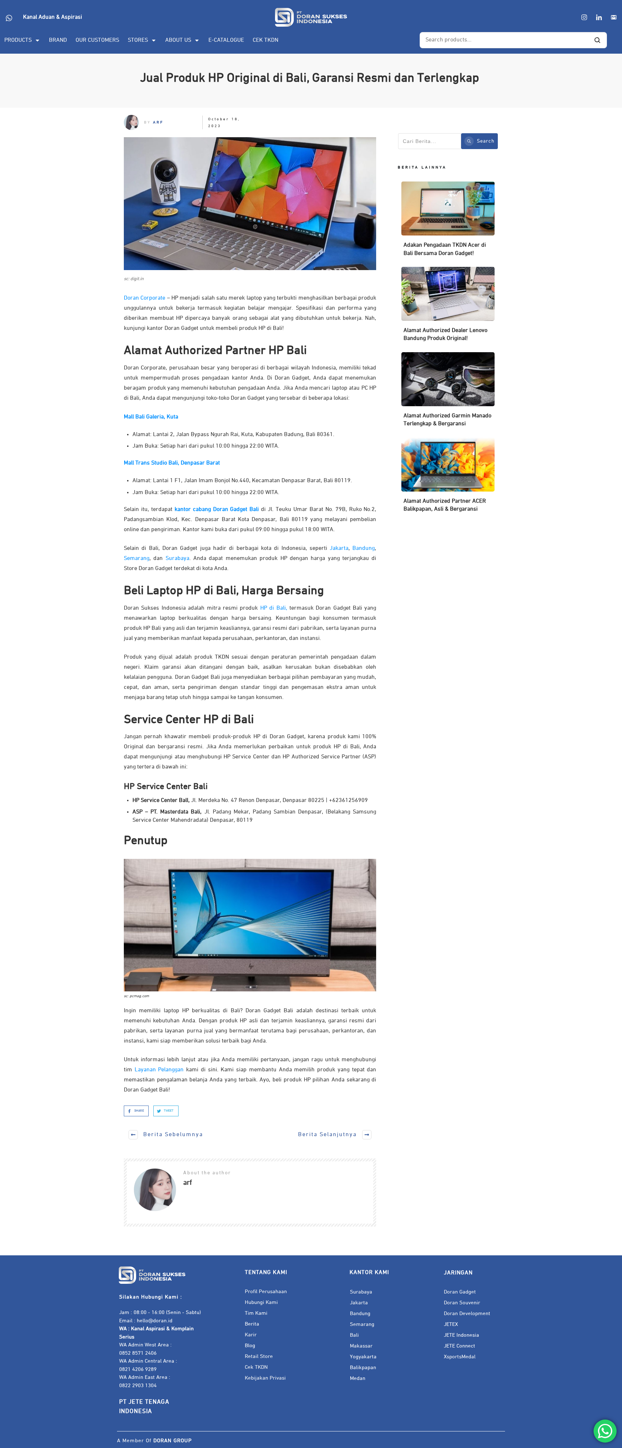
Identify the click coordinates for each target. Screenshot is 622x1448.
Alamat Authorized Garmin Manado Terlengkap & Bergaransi (448, 393)
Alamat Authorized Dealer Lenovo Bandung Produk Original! (448, 308)
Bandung (363, 548)
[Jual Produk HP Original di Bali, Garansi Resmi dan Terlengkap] (250, 203)
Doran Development (467, 1313)
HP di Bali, (273, 608)
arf (158, 122)
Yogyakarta (363, 1356)
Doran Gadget (460, 1292)
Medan (357, 1378)
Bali (354, 1335)
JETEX (451, 1324)
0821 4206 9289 (138, 1369)
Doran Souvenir (462, 1302)
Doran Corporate (144, 298)
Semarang (136, 558)
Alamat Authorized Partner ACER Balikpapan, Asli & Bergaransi (448, 478)
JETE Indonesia (461, 1335)
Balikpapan (363, 1367)
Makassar (361, 1346)
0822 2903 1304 (138, 1385)
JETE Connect (459, 1346)
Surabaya (177, 558)
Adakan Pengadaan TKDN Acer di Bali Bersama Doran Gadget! (448, 222)
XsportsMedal (459, 1356)
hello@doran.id (154, 1320)
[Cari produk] (597, 40)
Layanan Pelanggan (159, 1070)
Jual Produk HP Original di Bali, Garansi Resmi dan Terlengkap (311, 78)
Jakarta (339, 548)
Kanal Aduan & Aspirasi (52, 17)
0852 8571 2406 (138, 1353)
